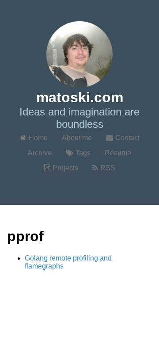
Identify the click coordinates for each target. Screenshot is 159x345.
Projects (65, 168)
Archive (40, 153)
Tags (83, 153)
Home (38, 138)
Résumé (118, 153)
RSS (107, 168)
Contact (127, 138)
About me (77, 138)
